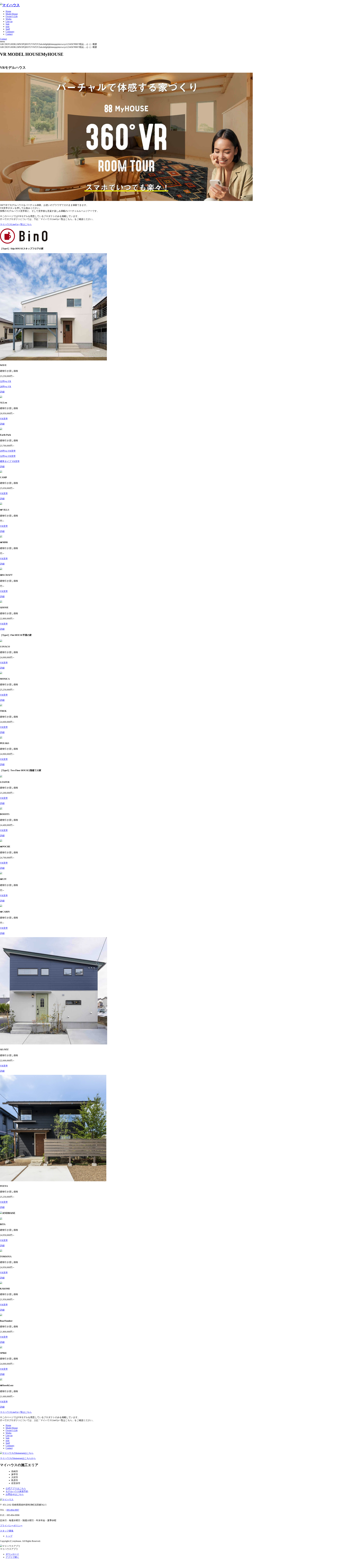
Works (8, 19)
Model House (12, 14)
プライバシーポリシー (11, 1525)
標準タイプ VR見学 (10, 461)
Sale (7, 24)
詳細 (2, 392)
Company (10, 31)
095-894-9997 (12, 1510)
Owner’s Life (12, 16)
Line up (9, 21)
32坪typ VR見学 (8, 456)
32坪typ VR (5, 381)
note (7, 26)
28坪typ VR (5, 386)
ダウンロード (12, 1554)
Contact (9, 34)
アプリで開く (12, 1557)
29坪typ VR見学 (8, 451)
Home (8, 11)
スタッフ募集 (7, 1531)
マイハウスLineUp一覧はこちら (16, 224)
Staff (8, 29)
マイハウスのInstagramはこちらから (18, 1458)
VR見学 (4, 418)
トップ (9, 1536)
